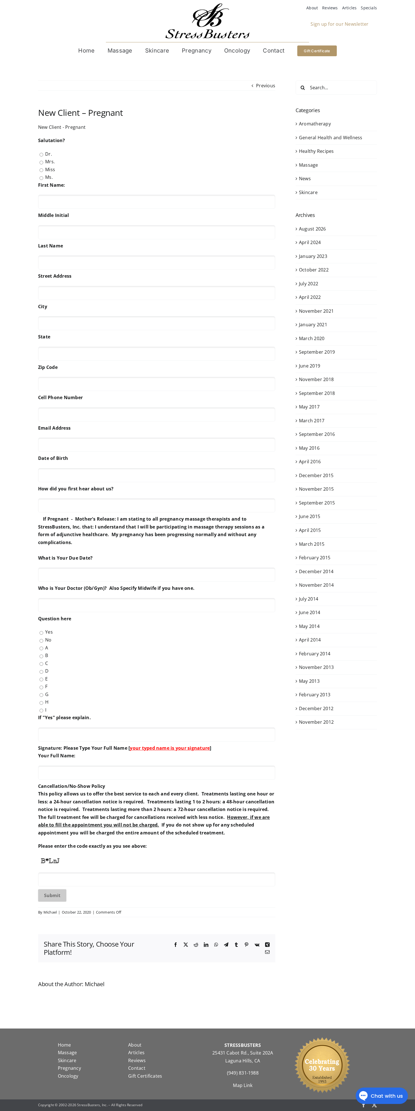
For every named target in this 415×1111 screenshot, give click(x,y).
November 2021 (316, 311)
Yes (49, 632)
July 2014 (308, 599)
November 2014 (316, 585)
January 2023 (313, 256)
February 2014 (314, 654)
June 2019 (309, 366)
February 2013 (314, 695)
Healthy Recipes (316, 151)
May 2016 (309, 448)
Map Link (242, 1085)
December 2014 (316, 571)
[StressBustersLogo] (207, 5)
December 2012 (316, 708)
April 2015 (310, 530)
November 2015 (316, 489)
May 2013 (309, 681)
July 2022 (308, 284)
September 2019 (317, 352)
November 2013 (316, 667)
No (48, 640)
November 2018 (316, 379)
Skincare (308, 192)
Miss (50, 169)
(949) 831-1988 (243, 1073)
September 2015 (317, 503)
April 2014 (310, 640)
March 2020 (311, 338)
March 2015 (311, 544)
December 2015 (316, 475)
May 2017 (309, 407)
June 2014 (309, 612)
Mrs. (50, 161)
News (305, 178)
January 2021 (313, 324)
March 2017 (311, 421)
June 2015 (309, 516)
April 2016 (310, 461)
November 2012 (316, 722)
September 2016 (317, 434)
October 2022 (314, 270)
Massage (308, 165)
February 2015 (314, 558)
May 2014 (309, 626)
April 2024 (310, 242)
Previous (265, 85)
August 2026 (312, 229)
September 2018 (317, 393)
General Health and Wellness (330, 137)
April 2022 (310, 297)
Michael (50, 912)
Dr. (48, 154)
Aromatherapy (315, 124)
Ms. (49, 177)
